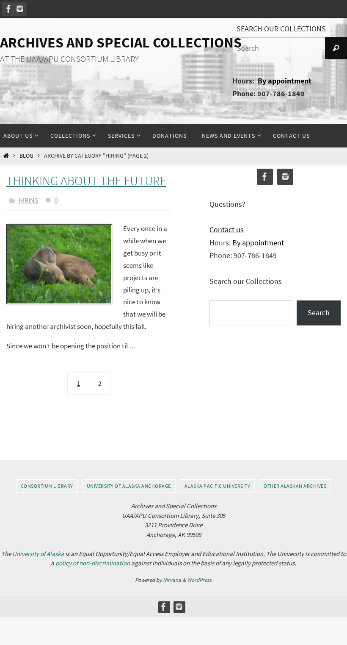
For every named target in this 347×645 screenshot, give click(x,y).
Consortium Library (47, 484)
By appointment (284, 81)
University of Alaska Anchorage (129, 484)
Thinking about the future (86, 180)
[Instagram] (20, 9)
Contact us (226, 229)
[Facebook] (9, 9)
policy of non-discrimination (92, 561)
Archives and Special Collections (121, 42)
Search (319, 312)
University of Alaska (38, 552)
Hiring (29, 199)
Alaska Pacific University (218, 484)
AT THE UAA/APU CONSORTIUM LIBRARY (69, 58)
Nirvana (172, 577)
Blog (26, 155)
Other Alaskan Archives (295, 484)
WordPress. (199, 577)
